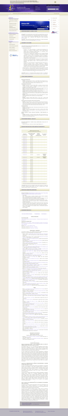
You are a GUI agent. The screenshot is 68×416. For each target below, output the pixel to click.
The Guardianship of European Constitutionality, (33, 336)
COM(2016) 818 (25, 152)
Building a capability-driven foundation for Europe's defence (34, 264)
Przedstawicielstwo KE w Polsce (39, 411)
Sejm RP (36, 6)
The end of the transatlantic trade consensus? (32, 258)
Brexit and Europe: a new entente (29, 297)
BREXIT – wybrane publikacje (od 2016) (30, 225)
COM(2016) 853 (25, 168)
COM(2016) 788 (25, 142)
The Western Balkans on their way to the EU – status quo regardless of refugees (35, 283)
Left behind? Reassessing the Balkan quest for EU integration (33, 242)
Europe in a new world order (38, 244)
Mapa (48, 5)
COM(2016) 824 (25, 160)
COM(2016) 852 (25, 167)
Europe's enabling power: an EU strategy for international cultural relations (35, 254)
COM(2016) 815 (25, 151)
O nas (54, 5)
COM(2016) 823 (25, 159)
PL (56, 5)
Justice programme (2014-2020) (30, 320)
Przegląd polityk (11, 39)
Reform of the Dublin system (30, 314)
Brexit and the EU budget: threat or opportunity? (34, 310)
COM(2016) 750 (25, 146)
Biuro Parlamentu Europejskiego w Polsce (40, 412)
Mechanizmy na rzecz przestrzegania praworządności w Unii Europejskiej (38, 223)
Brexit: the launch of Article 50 (29, 299)
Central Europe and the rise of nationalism (30, 281)
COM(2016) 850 (25, 164)
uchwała (23, 36)
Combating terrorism (28, 285)
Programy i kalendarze (12, 34)
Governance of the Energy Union (32, 256)
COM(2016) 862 (25, 172)
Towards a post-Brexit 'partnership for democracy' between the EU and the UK (37, 294)
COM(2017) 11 (25, 176)
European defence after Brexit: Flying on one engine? (33, 292)
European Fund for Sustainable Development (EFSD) (32, 260)
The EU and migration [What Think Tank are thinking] (35, 240)
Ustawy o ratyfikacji (12, 47)
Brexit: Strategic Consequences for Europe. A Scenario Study (34, 312)
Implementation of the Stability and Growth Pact (32, 238)
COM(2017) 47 (25, 180)
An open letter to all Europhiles (30, 274)
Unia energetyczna (25, 223)
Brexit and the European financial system (40, 290)
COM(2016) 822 (25, 157)
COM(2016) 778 (25, 139)
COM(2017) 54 (25, 181)
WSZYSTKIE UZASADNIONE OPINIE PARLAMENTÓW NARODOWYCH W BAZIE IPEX (34, 183)
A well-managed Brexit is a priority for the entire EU (33, 318)
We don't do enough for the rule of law (31, 279)
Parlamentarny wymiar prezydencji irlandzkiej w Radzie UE (22, 13)
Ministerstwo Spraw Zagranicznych (27, 411)
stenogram (37, 40)
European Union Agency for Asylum (32, 301)
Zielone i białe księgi (24, 224)
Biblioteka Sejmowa (37, 9)
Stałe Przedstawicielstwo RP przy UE (28, 412)
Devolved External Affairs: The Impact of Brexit (33, 329)
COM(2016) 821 (25, 154)
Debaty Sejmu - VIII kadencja (33, 226)
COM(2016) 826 (25, 163)
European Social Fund (29, 278)
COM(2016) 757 (25, 138)
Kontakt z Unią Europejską (51, 411)
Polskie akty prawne (12, 44)
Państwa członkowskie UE (13, 50)
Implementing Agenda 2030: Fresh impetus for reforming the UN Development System (36, 262)
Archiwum (51, 5)
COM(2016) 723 (25, 143)
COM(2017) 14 (25, 177)
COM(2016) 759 (25, 147)
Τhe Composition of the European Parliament (37, 338)
